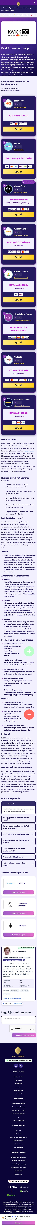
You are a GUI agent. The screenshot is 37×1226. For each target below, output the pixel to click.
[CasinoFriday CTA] (8, 189)
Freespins (18, 1087)
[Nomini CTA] (8, 146)
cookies (14, 1216)
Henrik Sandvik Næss (19, 951)
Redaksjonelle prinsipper (18, 1157)
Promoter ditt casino (18, 1110)
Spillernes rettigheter (18, 1114)
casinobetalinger (29, 451)
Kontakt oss (18, 1144)
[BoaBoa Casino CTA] (8, 274)
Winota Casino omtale (21, 235)
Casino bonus (18, 1090)
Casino (3, 8)
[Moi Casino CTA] (8, 103)
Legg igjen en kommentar (24, 1035)
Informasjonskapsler (18, 1107)
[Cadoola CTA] (8, 359)
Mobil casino (18, 1083)
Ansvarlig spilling (18, 1120)
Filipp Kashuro (18, 1003)
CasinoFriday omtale (20, 192)
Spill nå (18, 129)
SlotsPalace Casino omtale (23, 320)
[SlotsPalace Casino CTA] (8, 317)
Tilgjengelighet (18, 1171)
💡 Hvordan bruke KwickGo (21, 15)
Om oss (18, 1130)
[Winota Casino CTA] (8, 231)
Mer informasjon (18, 892)
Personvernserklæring (18, 1103)
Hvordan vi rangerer (18, 1160)
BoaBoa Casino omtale (21, 278)
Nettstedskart (18, 1147)
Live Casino (18, 1094)
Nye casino (18, 1080)
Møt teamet (18, 1134)
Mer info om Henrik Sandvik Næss (12, 998)
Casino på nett (18, 1077)
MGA (18, 1117)
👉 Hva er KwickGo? (6, 15)
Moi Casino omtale (20, 107)
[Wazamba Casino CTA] (8, 402)
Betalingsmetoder (11, 8)
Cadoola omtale (19, 363)
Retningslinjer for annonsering (10, 90)
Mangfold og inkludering (18, 1164)
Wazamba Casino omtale (22, 406)
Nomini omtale (19, 149)
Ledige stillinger (18, 1140)
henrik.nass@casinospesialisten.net (14, 960)
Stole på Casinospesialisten (18, 1137)
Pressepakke (18, 1174)
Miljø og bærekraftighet (18, 1167)
